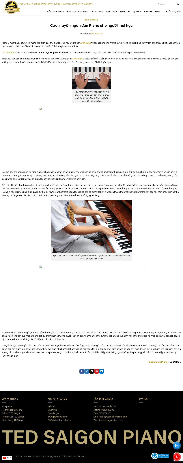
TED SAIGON (8, 52)
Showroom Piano (158, 361)
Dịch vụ (137, 11)
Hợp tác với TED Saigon (13, 416)
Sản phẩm (7, 406)
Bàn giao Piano (152, 11)
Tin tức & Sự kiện (172, 11)
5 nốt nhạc (77, 58)
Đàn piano (86, 42)
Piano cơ (96, 11)
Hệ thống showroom (12, 409)
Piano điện (111, 11)
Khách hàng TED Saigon (13, 420)
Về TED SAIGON (54, 11)
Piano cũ (125, 11)
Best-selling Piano (77, 11)
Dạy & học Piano (91, 20)
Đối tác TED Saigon (11, 413)
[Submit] (178, 4)
